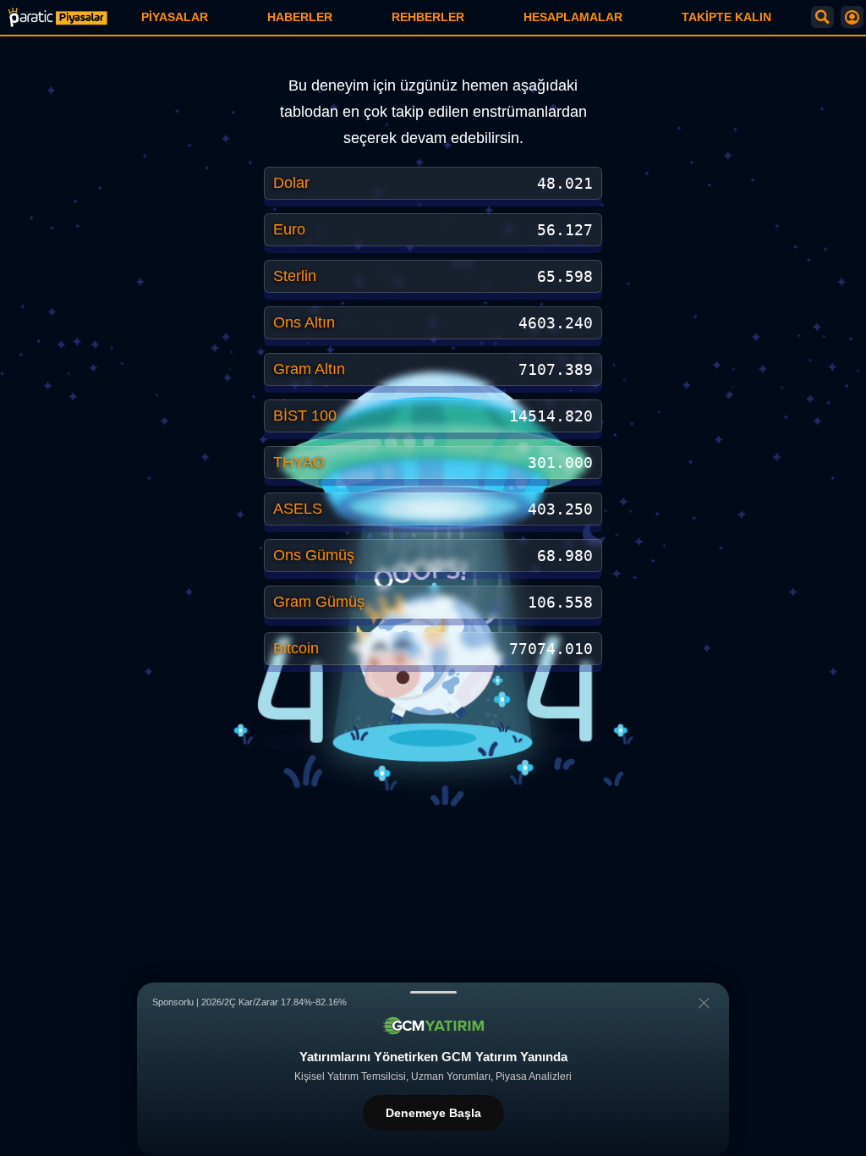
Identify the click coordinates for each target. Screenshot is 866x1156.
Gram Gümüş (318, 601)
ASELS (297, 508)
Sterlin (294, 275)
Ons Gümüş (313, 555)
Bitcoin (296, 648)
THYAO (299, 462)
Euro (289, 229)
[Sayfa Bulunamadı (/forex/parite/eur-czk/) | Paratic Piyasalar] (57, 17)
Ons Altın (304, 322)
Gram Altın (309, 369)
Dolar (291, 182)
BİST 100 (305, 415)
